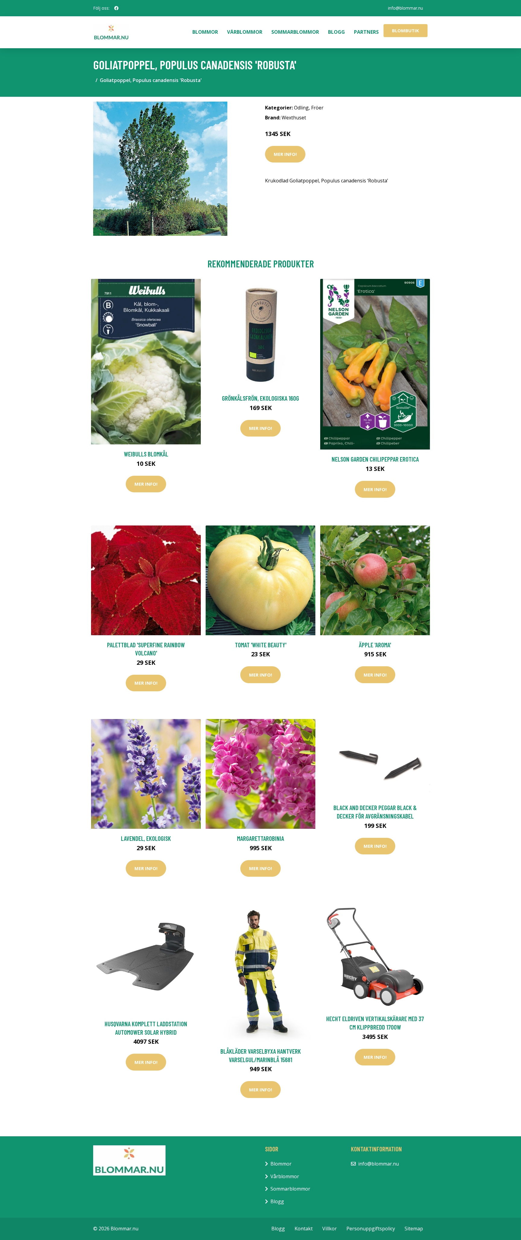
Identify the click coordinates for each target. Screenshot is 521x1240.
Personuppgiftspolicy (370, 1228)
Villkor (329, 1228)
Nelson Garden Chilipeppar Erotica (375, 459)
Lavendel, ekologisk (146, 838)
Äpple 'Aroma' (375, 644)
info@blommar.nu (405, 8)
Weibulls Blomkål (146, 454)
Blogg (336, 32)
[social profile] (116, 8)
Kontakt (304, 1228)
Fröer (317, 107)
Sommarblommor (295, 32)
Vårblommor (244, 32)
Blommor (205, 32)
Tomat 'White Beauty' (260, 644)
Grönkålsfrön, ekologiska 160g (260, 398)
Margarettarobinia (260, 838)
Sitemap (414, 1228)
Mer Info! (285, 154)
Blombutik (405, 30)
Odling (301, 107)
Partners (366, 32)
